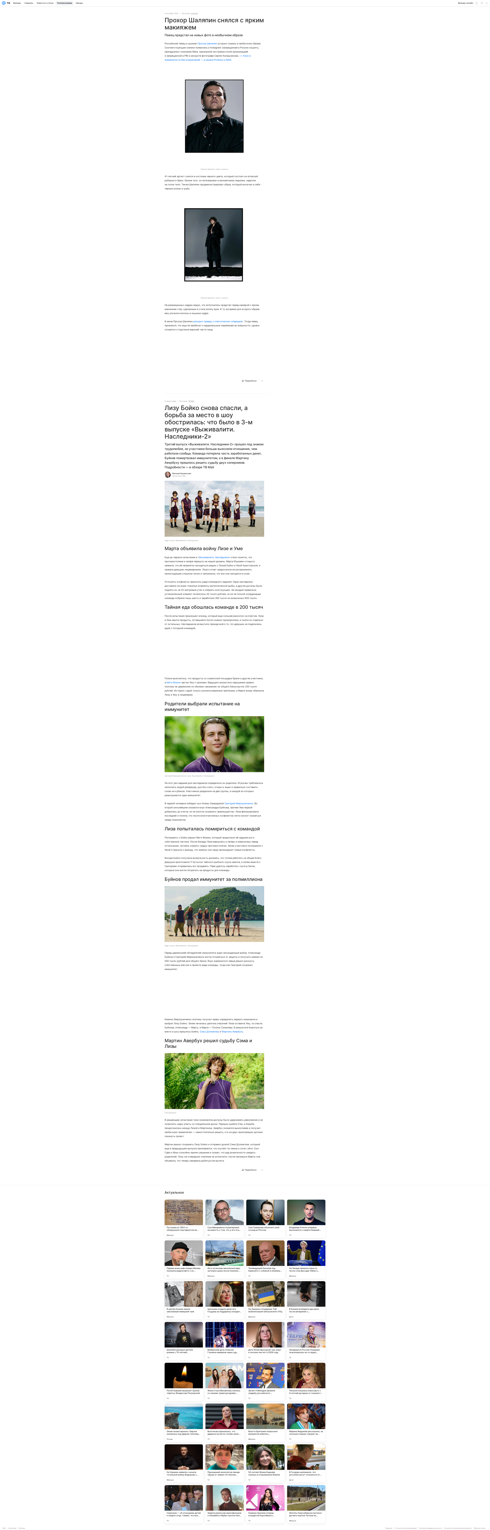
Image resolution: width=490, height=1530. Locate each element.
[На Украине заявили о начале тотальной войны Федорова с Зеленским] (184, 1463)
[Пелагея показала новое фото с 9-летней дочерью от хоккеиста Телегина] (306, 1382)
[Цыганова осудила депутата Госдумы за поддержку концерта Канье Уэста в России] (224, 1300)
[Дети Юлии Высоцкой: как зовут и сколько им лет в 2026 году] (265, 1341)
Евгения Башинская (181, 473)
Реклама (22, 1528)
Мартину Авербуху (232, 1031)
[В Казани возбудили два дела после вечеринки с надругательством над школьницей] (306, 1300)
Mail (4, 1528)
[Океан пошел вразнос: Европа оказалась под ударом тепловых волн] (184, 1423)
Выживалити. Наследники (214, 557)
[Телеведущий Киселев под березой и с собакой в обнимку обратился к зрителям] (265, 1259)
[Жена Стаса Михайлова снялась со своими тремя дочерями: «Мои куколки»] (224, 1382)
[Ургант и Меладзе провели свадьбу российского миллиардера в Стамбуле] (265, 1382)
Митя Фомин (174, 682)
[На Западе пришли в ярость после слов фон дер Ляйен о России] (306, 1259)
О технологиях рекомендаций (405, 1528)
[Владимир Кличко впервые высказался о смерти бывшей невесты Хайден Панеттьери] (306, 1219)
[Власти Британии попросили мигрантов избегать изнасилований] (265, 1423)
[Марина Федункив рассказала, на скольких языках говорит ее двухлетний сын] (306, 1423)
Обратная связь (479, 1528)
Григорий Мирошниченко (239, 803)
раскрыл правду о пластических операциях (218, 321)
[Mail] (4, 3)
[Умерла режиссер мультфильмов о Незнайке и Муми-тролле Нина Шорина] (224, 1504)
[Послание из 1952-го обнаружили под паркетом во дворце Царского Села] (184, 1219)
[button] (214, 116)
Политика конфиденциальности (430, 1528)
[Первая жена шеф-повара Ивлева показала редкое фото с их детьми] (184, 1259)
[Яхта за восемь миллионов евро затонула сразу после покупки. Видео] (224, 1259)
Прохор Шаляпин (207, 43)
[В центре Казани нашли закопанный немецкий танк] (184, 1300)
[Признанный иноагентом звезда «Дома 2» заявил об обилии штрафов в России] (224, 1463)
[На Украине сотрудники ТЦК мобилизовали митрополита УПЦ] (265, 1300)
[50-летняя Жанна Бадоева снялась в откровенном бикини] (265, 1463)
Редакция (388, 1528)
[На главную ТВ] (8, 3)
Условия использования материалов (457, 1528)
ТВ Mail (191, 401)
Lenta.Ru (194, 13)
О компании (12, 1528)
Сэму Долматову (209, 1031)
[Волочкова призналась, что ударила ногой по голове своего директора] (224, 1423)
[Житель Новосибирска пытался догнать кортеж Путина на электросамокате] (306, 1504)
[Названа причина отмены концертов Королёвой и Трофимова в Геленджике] (265, 1504)
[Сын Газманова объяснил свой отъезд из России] (265, 1219)
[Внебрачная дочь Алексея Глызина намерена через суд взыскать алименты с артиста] (224, 1341)
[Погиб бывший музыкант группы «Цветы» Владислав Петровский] (184, 1382)
